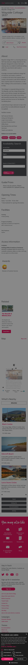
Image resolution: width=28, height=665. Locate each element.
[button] (14, 646)
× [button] (26, 634)
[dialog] (14, 332)
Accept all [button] (7, 659)
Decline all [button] (20, 659)
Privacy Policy (8, 644)
